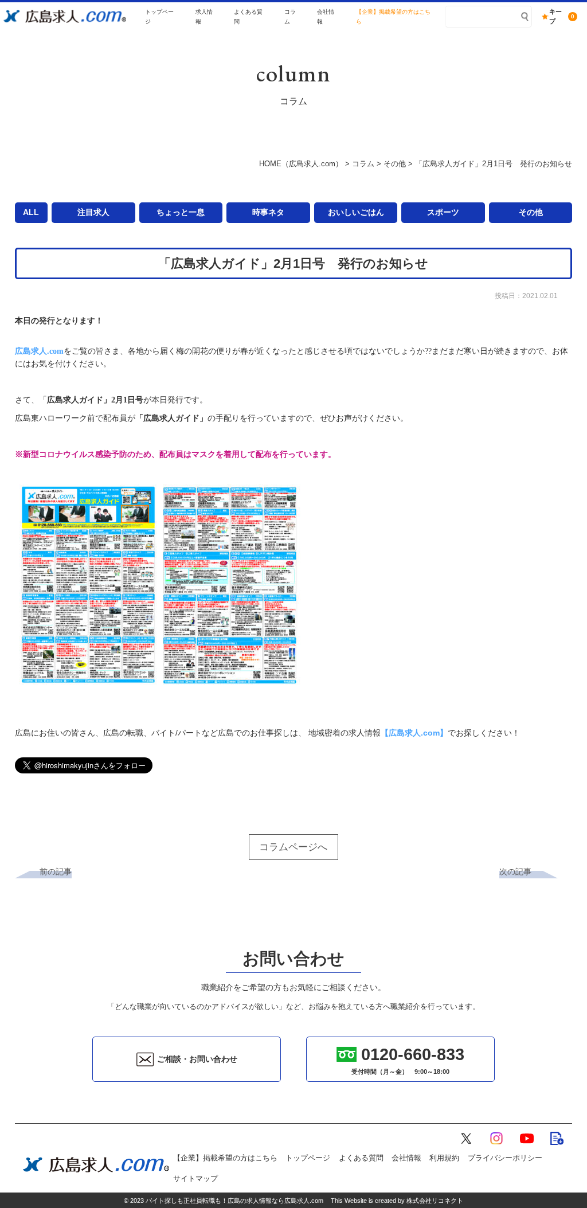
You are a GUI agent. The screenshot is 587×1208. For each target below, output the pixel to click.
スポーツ (443, 212)
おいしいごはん (356, 212)
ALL (31, 212)
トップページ (307, 1158)
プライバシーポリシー (505, 1158)
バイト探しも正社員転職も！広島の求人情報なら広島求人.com (234, 1200)
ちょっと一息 (180, 212)
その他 (531, 212)
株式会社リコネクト (434, 1200)
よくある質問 (361, 1158)
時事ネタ (268, 212)
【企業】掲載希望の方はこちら (225, 1158)
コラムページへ (293, 847)
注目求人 (93, 212)
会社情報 (406, 1158)
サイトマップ (195, 1179)
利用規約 (444, 1158)
